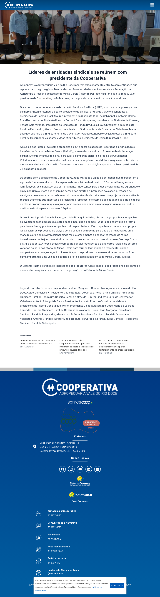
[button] (152, 5)
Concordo (116, 585)
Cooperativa (44, 98)
